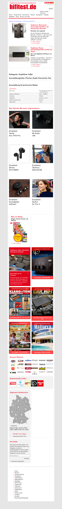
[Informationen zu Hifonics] (49, 365)
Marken (32, 15)
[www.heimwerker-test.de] (28, 388)
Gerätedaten (18, 478)
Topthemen (18, 484)
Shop (17, 17)
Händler (46, 15)
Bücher (17, 473)
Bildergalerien (19, 479)
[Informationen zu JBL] (13, 368)
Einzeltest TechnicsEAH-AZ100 (37, 167)
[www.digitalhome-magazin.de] (13, 388)
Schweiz (14, 426)
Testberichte (17, 15)
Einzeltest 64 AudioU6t (36, 133)
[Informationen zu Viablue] (34, 372)
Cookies (17, 494)
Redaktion (18, 476)
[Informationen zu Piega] (49, 368)
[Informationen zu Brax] (34, 361)
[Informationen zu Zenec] (49, 372)
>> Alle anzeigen (35, 43)
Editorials (17, 486)
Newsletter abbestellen (17, 461)
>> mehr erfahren (16, 243)
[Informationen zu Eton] (20, 365)
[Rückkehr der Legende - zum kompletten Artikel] (20, 34)
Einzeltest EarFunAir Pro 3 (36, 201)
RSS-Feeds (18, 483)
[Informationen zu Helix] (42, 365)
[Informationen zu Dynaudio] (42, 361)
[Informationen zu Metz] (28, 368)
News (11, 15)
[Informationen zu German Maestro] (28, 365)
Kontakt (17, 496)
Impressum (18, 488)
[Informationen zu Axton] (28, 361)
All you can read (25, 17)
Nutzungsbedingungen (21, 498)
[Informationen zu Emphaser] (49, 361)
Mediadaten (18, 489)
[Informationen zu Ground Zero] (34, 365)
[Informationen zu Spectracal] (20, 372)
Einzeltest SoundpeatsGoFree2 (14, 201)
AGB (16, 491)
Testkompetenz (19, 474)
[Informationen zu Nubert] (42, 368)
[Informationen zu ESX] (13, 365)
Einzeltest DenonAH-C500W (14, 167)
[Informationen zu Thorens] (28, 372)
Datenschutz (18, 493)
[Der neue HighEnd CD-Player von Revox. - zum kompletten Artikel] (20, 57)
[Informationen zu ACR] (13, 361)
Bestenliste (25, 15)
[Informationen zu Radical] (13, 372)
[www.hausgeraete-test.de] (20, 388)
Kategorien (39, 15)
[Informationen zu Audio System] (20, 361)
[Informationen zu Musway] (34, 368)
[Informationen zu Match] (20, 368)
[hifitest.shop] (40, 388)
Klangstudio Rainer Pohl (19, 436)
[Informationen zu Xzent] (42, 372)
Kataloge (17, 481)
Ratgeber (12, 17)
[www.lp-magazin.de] (34, 388)
